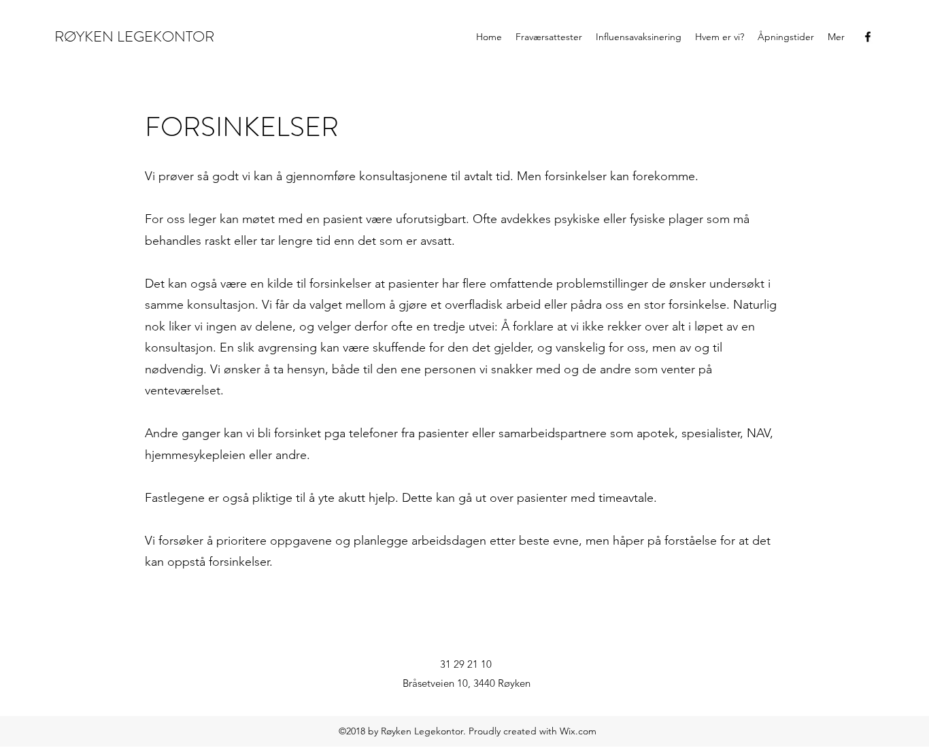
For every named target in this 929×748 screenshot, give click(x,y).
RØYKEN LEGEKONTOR (134, 36)
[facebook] (868, 37)
